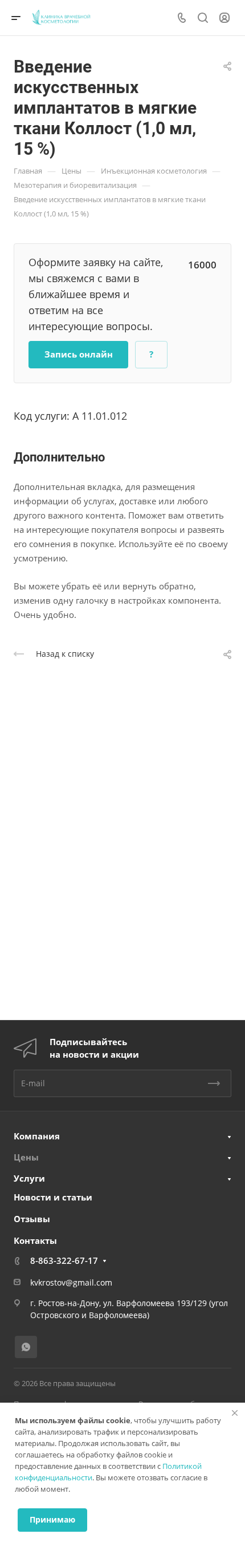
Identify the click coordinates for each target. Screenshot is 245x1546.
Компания (37, 1136)
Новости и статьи (53, 1197)
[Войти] (224, 18)
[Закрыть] (234, 1413)
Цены (26, 1157)
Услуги (29, 1178)
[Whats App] (26, 1347)
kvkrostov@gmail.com (71, 1282)
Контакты (35, 1240)
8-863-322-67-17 (64, 1260)
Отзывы (32, 1218)
